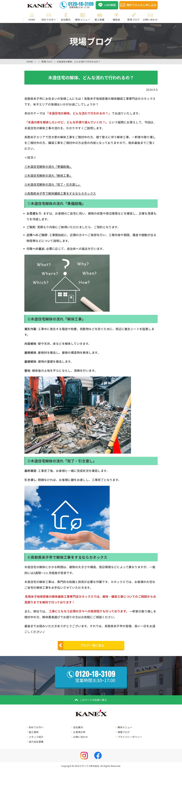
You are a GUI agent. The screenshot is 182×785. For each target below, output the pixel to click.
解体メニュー (82, 19)
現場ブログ (133, 19)
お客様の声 (79, 732)
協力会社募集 (36, 741)
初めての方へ (48, 19)
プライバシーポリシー (130, 737)
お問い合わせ (150, 19)
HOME (31, 19)
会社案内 (66, 19)
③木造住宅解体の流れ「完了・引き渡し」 (52, 184)
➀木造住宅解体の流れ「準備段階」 (48, 166)
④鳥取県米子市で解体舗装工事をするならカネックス (60, 193)
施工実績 (99, 19)
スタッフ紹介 (36, 737)
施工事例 (34, 732)
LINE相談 (110, 5)
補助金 (116, 19)
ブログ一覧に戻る (92, 645)
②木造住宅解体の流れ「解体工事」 (48, 175)
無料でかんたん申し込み (141, 5)
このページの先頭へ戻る (93, 700)
